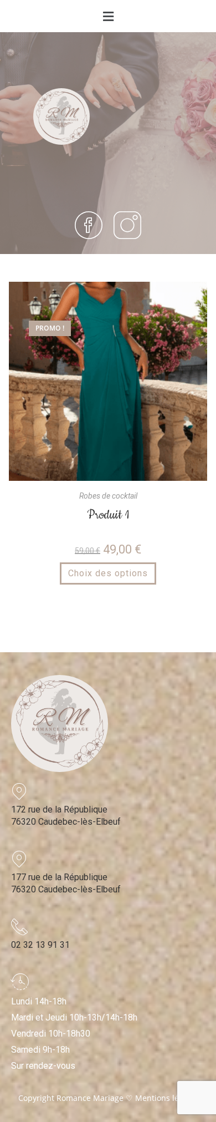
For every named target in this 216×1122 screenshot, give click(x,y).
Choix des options (108, 573)
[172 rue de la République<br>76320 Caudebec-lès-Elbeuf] (19, 791)
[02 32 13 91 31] (19, 926)
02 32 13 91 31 (40, 945)
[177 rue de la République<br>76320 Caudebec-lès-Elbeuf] (19, 859)
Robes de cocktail (108, 495)
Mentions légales (166, 1098)
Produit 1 (108, 515)
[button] (108, 16)
